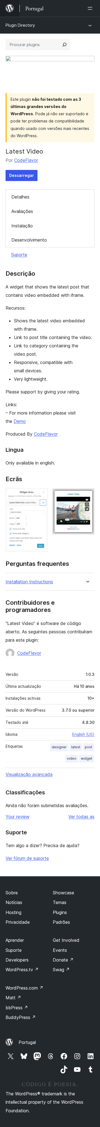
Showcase (63, 892)
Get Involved (66, 940)
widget (86, 758)
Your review (17, 816)
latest (75, 747)
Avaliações (22, 211)
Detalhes (20, 197)
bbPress (17, 1007)
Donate (63, 960)
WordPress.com (24, 988)
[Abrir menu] (91, 8)
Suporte (19, 254)
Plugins (60, 912)
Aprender (15, 940)
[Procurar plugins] (64, 44)
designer (59, 747)
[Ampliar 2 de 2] (87, 496)
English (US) (83, 734)
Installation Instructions (29, 581)
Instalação (22, 226)
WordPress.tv (22, 969)
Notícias (14, 902)
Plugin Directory (20, 25)
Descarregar (21, 175)
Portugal (27, 1042)
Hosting (13, 912)
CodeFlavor (26, 160)
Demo (20, 421)
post (88, 747)
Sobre (12, 892)
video (71, 758)
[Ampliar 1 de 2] (40, 496)
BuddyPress (21, 1017)
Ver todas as (81, 816)
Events (60, 950)
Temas (59, 902)
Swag (61, 969)
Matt (13, 997)
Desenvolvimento (29, 240)
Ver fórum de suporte (27, 858)
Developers (17, 960)
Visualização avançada (29, 774)
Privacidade (18, 922)
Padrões (61, 922)
